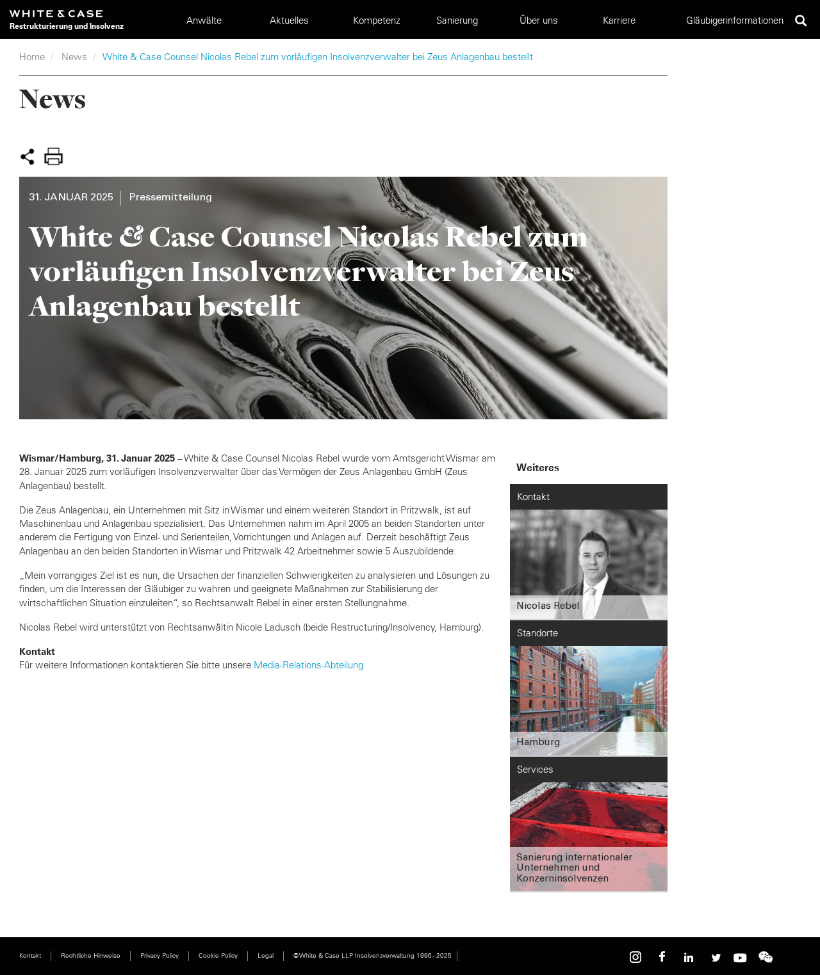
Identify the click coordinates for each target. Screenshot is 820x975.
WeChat (765, 957)
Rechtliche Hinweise (90, 955)
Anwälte (204, 20)
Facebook (663, 957)
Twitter (714, 957)
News (74, 57)
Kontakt (30, 955)
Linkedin (688, 957)
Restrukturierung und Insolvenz (67, 26)
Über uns (539, 20)
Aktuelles (289, 20)
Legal (266, 955)
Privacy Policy (159, 955)
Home (32, 57)
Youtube (740, 957)
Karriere (619, 20)
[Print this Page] (53, 156)
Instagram (637, 957)
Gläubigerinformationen (734, 20)
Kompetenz (376, 20)
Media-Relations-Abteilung (308, 665)
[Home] (67, 13)
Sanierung (457, 20)
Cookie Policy (218, 955)
